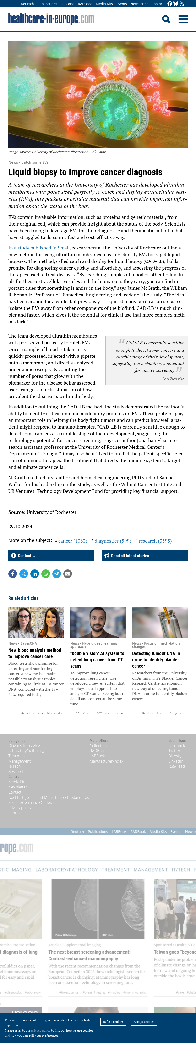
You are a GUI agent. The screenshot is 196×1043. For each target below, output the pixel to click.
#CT (99, 713)
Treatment (17, 756)
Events (121, 3)
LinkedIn (176, 761)
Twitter (174, 750)
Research (16, 771)
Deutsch (27, 3)
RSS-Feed (177, 766)
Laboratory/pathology (26, 750)
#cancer (38, 713)
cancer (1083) (72, 541)
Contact (158, 3)
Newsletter (139, 3)
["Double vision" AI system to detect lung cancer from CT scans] (98, 622)
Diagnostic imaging (24, 745)
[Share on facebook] (12, 573)
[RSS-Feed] (181, 4)
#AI (78, 713)
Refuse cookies (113, 1022)
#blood (25, 713)
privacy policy (40, 1030)
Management (19, 761)
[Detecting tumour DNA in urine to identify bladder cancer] (160, 622)
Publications (47, 3)
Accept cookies (144, 1022)
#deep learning (114, 713)
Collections (99, 745)
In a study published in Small (39, 247)
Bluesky (175, 756)
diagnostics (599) (113, 541)
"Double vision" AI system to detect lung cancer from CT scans (97, 660)
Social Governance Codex (30, 802)
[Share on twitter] (23, 573)
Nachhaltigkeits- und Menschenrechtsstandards (48, 797)
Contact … (25, 555)
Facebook (177, 745)
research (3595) (155, 541)
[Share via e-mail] (67, 573)
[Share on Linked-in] (34, 573)
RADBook (85, 3)
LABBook (67, 3)
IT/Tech (14, 766)
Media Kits (104, 3)
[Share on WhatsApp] (45, 573)
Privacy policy (19, 807)
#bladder (147, 713)
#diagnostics (54, 713)
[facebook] (169, 4)
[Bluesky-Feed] (175, 4)
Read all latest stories (129, 555)
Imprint (14, 813)
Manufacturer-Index (106, 761)
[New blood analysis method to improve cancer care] (36, 622)
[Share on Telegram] (56, 573)
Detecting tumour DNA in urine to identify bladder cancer (156, 660)
